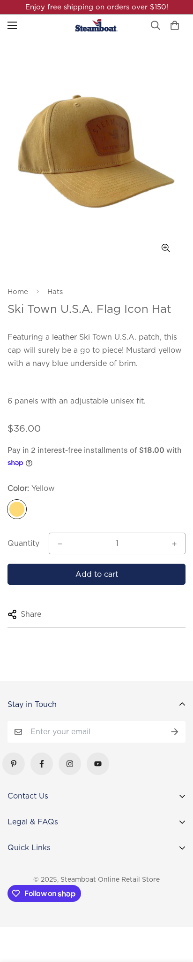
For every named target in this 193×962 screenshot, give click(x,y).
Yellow (16, 509)
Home (17, 291)
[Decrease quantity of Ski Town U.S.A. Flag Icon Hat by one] (60, 544)
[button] (175, 25)
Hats (55, 291)
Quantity (23, 543)
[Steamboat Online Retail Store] (96, 25)
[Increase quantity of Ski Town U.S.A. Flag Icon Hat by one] (174, 544)
